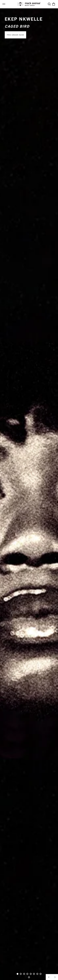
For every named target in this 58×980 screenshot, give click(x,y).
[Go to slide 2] (21, 974)
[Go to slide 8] (40, 974)
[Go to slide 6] (34, 974)
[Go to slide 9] (29, 977)
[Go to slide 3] (24, 974)
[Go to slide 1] (17, 974)
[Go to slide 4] (27, 974)
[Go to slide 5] (30, 974)
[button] (49, 4)
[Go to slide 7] (37, 974)
